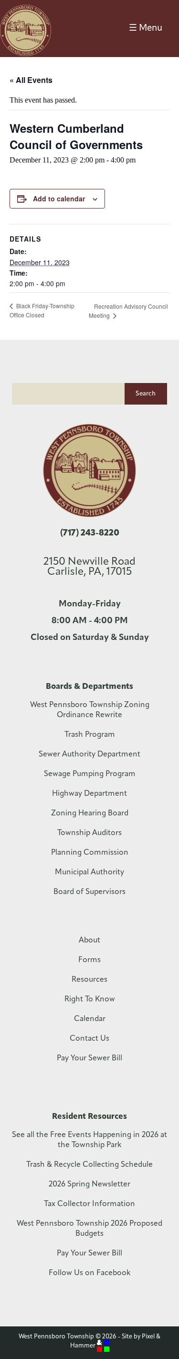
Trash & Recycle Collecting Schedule (89, 1165)
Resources (89, 980)
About (89, 940)
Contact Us (89, 1039)
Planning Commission (89, 853)
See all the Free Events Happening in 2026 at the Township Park (89, 1140)
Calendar (89, 1019)
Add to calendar (59, 198)
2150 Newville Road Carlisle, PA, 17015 (89, 567)
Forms (89, 960)
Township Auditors (89, 833)
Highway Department (89, 794)
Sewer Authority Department (89, 754)
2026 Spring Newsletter (89, 1184)
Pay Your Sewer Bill (89, 1058)
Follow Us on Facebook (89, 1273)
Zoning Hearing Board (89, 813)
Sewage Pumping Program (90, 774)
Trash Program (89, 735)
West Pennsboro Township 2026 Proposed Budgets (89, 1229)
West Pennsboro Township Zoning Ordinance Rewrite (89, 710)
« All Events (31, 79)
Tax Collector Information (89, 1204)
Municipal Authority (89, 872)
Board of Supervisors (89, 892)
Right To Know (89, 999)
